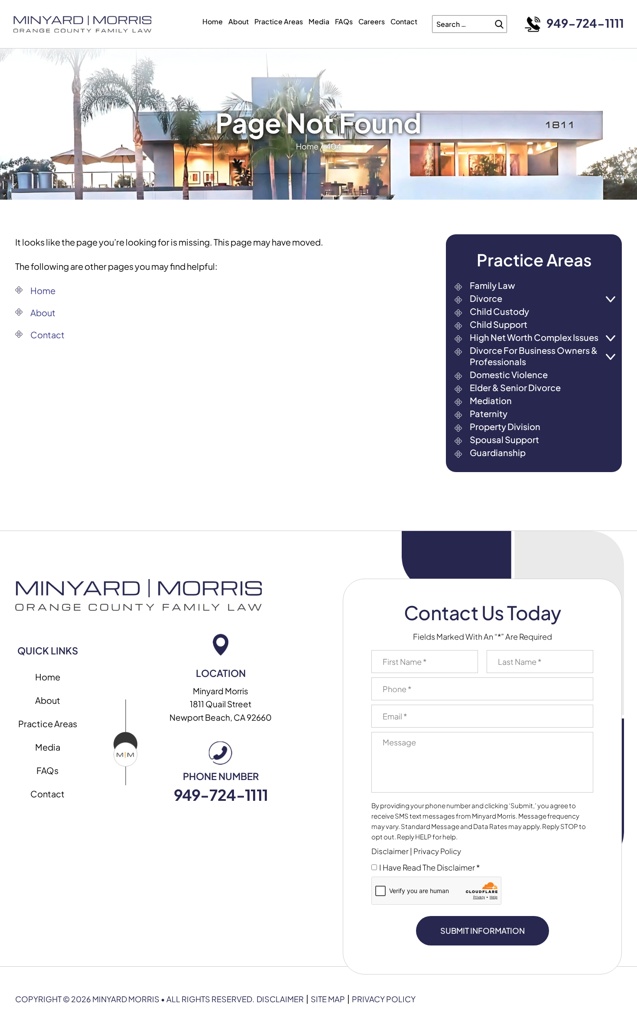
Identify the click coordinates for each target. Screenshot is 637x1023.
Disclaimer (390, 851)
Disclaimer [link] (280, 999)
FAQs (344, 21)
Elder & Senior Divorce (515, 387)
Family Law (492, 285)
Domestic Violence (509, 374)
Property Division (505, 426)
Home (212, 21)
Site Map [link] (328, 999)
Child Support (498, 324)
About (238, 21)
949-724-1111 (585, 23)
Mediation (491, 400)
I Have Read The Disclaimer (429, 867)
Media (319, 21)
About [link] (42, 312)
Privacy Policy (437, 851)
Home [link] (42, 290)
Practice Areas (278, 21)
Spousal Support (504, 439)
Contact (403, 21)
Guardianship (498, 452)
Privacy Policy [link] (384, 999)
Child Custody (499, 311)
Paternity (488, 413)
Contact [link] (47, 334)
